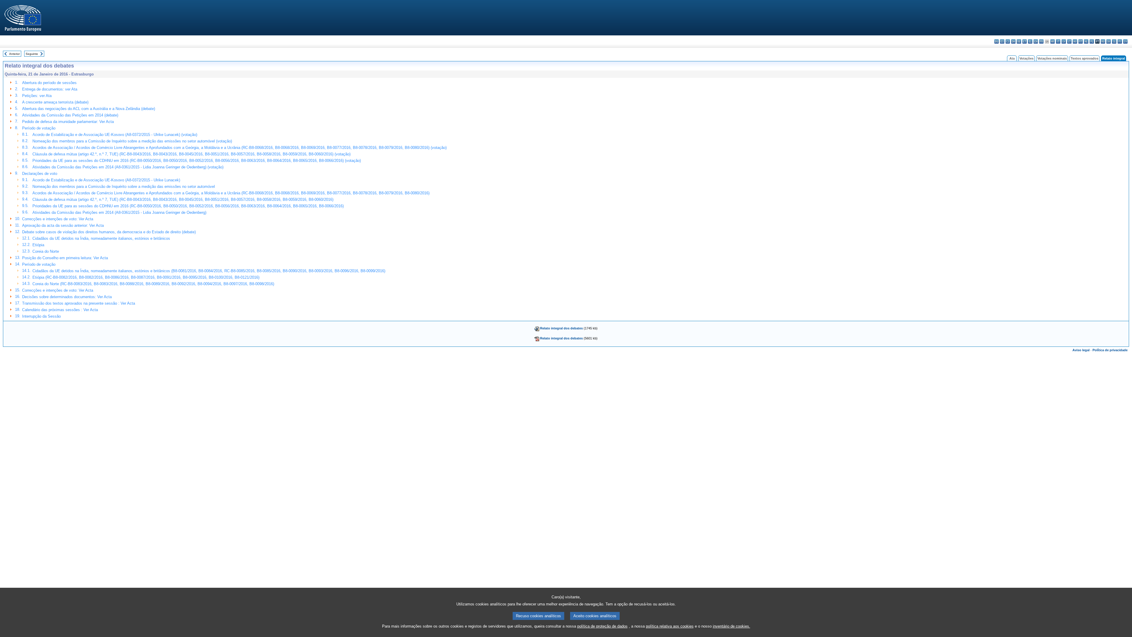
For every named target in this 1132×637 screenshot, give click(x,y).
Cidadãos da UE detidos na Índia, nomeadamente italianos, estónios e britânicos (101, 238)
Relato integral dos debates (561, 328)
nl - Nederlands (1086, 41)
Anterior (14, 53)
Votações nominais (1052, 58)
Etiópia (38, 245)
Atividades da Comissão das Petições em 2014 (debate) (70, 115)
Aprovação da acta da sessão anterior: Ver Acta (63, 225)
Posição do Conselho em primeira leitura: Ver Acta (65, 258)
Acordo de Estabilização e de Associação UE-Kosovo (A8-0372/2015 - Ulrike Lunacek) (106, 180)
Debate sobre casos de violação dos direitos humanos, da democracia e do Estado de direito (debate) (109, 232)
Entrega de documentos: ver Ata (49, 89)
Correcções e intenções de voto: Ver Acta (57, 219)
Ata (1012, 58)
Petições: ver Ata (37, 95)
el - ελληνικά (1030, 41)
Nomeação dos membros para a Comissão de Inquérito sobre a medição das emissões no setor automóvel (123, 186)
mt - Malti (1080, 41)
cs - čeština (1008, 41)
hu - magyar (1075, 41)
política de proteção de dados (602, 626)
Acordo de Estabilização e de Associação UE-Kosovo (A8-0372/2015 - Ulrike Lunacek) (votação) (114, 134)
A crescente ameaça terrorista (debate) (55, 102)
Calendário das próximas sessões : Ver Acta (60, 310)
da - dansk (1013, 41)
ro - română (1103, 41)
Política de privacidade (1110, 350)
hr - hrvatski (1052, 41)
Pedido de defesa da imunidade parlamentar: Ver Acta (68, 121)
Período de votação (38, 128)
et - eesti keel (1024, 41)
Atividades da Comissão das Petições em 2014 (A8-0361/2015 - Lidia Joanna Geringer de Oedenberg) (119, 212)
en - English (1036, 41)
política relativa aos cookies (670, 626)
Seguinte (32, 53)
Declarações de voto (39, 173)
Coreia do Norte (45, 251)
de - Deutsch (1019, 41)
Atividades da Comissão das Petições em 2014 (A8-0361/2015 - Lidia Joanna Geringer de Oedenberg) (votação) (127, 167)
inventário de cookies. (731, 626)
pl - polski (1092, 41)
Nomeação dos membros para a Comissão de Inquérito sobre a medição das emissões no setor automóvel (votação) (132, 141)
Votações (1026, 58)
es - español (1002, 41)
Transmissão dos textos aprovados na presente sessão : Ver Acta (78, 303)
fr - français (1041, 41)
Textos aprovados (1084, 58)
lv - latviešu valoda (1064, 41)
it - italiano (1058, 41)
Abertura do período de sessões (49, 83)
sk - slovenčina (1108, 41)
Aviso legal (1081, 350)
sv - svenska (1125, 41)
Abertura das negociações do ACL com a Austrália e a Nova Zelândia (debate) (88, 108)
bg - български (996, 41)
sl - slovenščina (1114, 41)
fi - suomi (1120, 41)
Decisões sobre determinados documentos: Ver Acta (67, 297)
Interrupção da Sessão (41, 316)
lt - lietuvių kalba (1069, 41)
